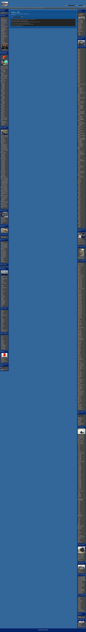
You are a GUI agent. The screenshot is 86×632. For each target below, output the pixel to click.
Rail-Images (4, 261)
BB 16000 (80, 302)
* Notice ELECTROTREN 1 (81, 579)
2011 (79, 148)
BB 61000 (80, 334)
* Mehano (2, 294)
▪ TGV (79, 489)
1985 (79, 70)
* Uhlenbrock (3, 340)
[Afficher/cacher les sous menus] (1, 25)
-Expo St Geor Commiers (81, 92)
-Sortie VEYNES (80, 105)
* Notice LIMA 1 (80, 581)
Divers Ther (80, 287)
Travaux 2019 (3, 170)
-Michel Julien (3, 27)
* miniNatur (2, 311)
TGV (79, 319)
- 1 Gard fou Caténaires (4, 179)
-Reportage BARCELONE (81, 138)
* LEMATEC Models (3, 287)
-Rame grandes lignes (81, 536)
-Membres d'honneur (4, 20)
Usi (79, 402)
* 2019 (3, 110)
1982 (79, 66)
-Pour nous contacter (4, 22)
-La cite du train (80, 151)
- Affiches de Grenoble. (4, 75)
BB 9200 (80, 299)
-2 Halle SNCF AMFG (4, 189)
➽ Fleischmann (80, 600)
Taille (28, 13)
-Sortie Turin (80, 165)
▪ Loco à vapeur (81, 265)
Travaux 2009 (3, 157)
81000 (79, 509)
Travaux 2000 (4, 152)
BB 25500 (80, 294)
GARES (80, 405)
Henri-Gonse (2, 41)
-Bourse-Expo (80, 142)
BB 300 (79, 462)
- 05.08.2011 (3, 85)
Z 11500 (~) (80, 366)
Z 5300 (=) (80, 372)
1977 (79, 59)
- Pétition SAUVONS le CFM (4, 119)
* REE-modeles (3, 291)
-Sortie (80, 181)
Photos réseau (3, 218)
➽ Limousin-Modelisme (81, 610)
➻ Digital (79, 33)
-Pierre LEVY (3, 34)
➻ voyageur (79, 25)
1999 (79, 96)
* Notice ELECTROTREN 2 (81, 580)
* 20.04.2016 (3, 106)
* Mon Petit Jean (3, 331)
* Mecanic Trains (3, 358)
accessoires (81, 31)
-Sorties (79, 206)
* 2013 (3, 95)
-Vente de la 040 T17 (81, 101)
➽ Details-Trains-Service (81, 611)
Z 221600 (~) (81, 387)
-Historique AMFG (3, 19)
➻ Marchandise (80, 26)
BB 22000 (80, 313)
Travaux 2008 (3, 156)
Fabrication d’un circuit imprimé (4, 194)
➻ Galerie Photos (80, 572)
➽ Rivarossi (79, 604)
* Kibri (2, 324)
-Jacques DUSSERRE (4, 26)
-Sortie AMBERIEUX (81, 119)
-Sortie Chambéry (80, 106)
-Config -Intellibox (3, 145)
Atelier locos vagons (5, 201)
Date (20, 13)
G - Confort (80, 404)
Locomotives (81, 263)
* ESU (2, 305)
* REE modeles (3, 300)
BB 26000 (80, 309)
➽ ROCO (79, 599)
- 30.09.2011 (3, 89)
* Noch (2, 318)
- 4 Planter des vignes (4, 183)
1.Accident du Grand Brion (81, 241)
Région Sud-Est (80, 623)
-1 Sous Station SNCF (4, 188)
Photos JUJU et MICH (81, 258)
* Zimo (2, 339)
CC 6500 (80, 316)
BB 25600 (79, 468)
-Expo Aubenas (80, 89)
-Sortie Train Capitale (81, 111)
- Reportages (4, 80)
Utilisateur (25, 13)
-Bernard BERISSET (3, 33)
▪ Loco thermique (81, 276)
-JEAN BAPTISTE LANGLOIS (3, 30)
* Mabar (2, 293)
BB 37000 (80, 312)
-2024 (79, 223)
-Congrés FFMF (80, 118)
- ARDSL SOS (3, 74)
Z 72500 (80, 357)
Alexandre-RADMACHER (4, 43)
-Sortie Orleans (80, 159)
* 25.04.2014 (3, 101)
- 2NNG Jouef (3, 200)
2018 (79, 192)
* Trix (1, 284)
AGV (79, 326)
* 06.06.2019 (3, 111)
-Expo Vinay (80, 93)
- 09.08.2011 (2, 123)
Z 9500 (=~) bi (81, 368)
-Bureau (3, 25)
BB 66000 (80, 331)
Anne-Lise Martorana (4, 36)
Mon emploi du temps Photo (81, 439)
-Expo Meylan (80, 91)
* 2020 (3, 112)
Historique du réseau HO (4, 135)
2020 (79, 202)
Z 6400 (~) (80, 376)
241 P (80, 270)
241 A (79, 449)
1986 (79, 71)
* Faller (2, 316)
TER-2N (79, 523)
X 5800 (80, 342)
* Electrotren (2, 285)
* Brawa (2, 323)
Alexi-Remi (2, 40)
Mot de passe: (76, 5)
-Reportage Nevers (80, 143)
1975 (79, 56)
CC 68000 (80, 281)
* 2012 (3, 90)
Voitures (80, 528)
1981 (79, 64)
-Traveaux (79, 224)
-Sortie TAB (79, 124)
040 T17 (80, 417)
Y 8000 (80, 330)
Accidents (80, 409)
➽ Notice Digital (80, 593)
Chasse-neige (81, 394)
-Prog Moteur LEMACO (4, 146)
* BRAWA (2, 299)
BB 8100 (80, 291)
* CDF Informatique (3, 345)
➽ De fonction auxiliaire (81, 617)
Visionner (2, 260)
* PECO (2, 310)
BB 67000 (80, 277)
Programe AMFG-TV (5, 243)
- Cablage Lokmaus (3, 147)
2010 (79, 147)
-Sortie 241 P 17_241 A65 (81, 135)
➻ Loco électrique (80, 22)
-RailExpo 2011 (80, 154)
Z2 (79, 361)
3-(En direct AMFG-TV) (4, 247)
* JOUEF (2, 277)
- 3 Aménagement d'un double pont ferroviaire (4, 182)
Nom (18, 13)
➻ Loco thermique (80, 21)
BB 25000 (80, 305)
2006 (79, 126)
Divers (80, 397)
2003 (79, 110)
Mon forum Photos (80, 437)
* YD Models (2, 344)
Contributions (4, 176)
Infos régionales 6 (3, 255)
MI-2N (79, 383)
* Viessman (2, 325)
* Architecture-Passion (4, 330)
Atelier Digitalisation (5, 195)
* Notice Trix (79, 587)
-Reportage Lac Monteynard (80, 141)
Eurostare (80, 323)
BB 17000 (79, 474)
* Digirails (2, 337)
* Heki (2, 317)
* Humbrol (2, 326)
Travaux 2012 (3, 162)
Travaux (3, 151)
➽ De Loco (79, 616)
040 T (80, 269)
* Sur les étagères (3, 276)
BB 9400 (80, 306)
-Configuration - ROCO (4, 144)
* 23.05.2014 (3, 102)
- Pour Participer (4, 78)
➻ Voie (79, 32)
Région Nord (79, 625)
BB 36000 (80, 308)
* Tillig (2, 292)
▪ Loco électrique (81, 288)
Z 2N (79, 377)
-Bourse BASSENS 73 (81, 160)
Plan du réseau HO (5, 136)
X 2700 (80, 354)
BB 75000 (79, 455)
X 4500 (80, 346)
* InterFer (2, 362)
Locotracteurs (81, 327)
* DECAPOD (2, 319)
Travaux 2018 (3, 169)
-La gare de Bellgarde (81, 153)
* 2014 (3, 100)
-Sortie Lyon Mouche (81, 133)
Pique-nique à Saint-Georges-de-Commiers (81, 113)
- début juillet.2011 (3, 122)
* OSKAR (2, 298)
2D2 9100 (80, 298)
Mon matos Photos (80, 435)
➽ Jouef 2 (79, 598)
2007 (79, 129)
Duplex (80, 320)
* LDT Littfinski (3, 346)
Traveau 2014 (3, 164)
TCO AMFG (2, 139)
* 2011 (3, 82)
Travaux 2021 (3, 174)
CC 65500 (80, 284)
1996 (79, 86)
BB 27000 (79, 482)
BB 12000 (79, 487)
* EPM (2, 306)
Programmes (3, 259)
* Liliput (2, 286)
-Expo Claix (79, 90)
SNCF (79, 539)
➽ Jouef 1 (79, 597)
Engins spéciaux (81, 391)
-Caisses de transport (4, 205)
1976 (79, 57)
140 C (80, 273)
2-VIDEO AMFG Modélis (4, 246)
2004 (79, 114)
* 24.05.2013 (3, 96)
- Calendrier (2, 79)
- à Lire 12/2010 (3, 70)
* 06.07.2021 (3, 116)
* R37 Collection (3, 301)
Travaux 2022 (3, 175)
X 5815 (80, 421)
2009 (79, 134)
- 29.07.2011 (3, 84)
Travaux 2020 (4, 171)
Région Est (79, 624)
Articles (80, 239)
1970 (79, 49)
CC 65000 (80, 283)
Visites (22, 13)
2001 (79, 100)
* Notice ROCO (80, 588)
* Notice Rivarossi (80, 586)
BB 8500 (80, 295)
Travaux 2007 (3, 155)
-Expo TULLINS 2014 (81, 171)
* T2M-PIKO (2, 279)
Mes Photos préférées (81, 436)
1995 (79, 85)
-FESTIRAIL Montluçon (81, 139)
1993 (79, 81)
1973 (79, 53)
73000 (80, 350)
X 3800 (80, 343)
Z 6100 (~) (80, 373)
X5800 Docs (79, 422)
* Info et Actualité (4, 66)
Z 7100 (80, 369)
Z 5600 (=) (80, 379)
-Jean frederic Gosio (4, 35)
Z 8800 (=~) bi (81, 380)
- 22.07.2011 (3, 83)
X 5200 (80, 349)
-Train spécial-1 (80, 152)
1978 (79, 60)
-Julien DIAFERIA (3, 28)
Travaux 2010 (4, 158)
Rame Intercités (80, 535)
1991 (79, 78)
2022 (79, 213)
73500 (80, 390)
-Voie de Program (80, 176)
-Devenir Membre (3, 21)
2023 (79, 218)
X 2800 (80, 356)
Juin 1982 (79, 420)
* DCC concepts (3, 347)
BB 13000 (79, 488)
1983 (79, 67)
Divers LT (80, 337)
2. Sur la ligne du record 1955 (81, 243)
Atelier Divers (4, 204)
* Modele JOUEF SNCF (81, 589)
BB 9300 (80, 301)
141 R (80, 266)
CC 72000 (80, 280)
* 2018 (3, 107)
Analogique (3, 141)
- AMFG (3, 69)
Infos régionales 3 (3, 253)
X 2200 (79, 503)
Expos (2, 223)
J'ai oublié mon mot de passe (81, 6)
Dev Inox (80, 401)
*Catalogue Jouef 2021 (4, 278)
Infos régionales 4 (3, 254)
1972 (79, 52)
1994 (79, 82)
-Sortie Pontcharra (80, 166)
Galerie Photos (81, 440)
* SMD (2, 357)
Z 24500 (80, 386)
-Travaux (79, 157)
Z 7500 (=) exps (81, 365)
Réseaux (80, 324)
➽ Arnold (79, 605)
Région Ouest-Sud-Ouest (81, 626)
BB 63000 (79, 495)
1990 (79, 77)
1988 (79, 74)
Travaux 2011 (3, 161)
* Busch (2, 312)
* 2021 (3, 115)
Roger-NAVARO (3, 42)
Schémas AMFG (3, 140)
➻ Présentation (80, 569)
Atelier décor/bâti (4, 187)
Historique (2, 242)
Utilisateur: (66, 5)
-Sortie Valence (80, 125)
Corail (80, 398)
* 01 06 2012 (3, 91)
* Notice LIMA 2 (80, 582)
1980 (79, 63)
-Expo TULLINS (80, 117)
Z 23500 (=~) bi (81, 384)
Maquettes (80, 27)
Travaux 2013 (3, 163)
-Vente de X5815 (80, 107)
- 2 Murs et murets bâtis (4, 180)
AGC (79, 353)
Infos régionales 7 (3, 256)
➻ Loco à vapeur (80, 20)
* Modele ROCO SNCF (81, 590)
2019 (79, 197)
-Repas (79, 158)
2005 (79, 120)
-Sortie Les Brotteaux (81, 123)
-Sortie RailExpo (80, 146)
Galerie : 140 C (15, 12)
